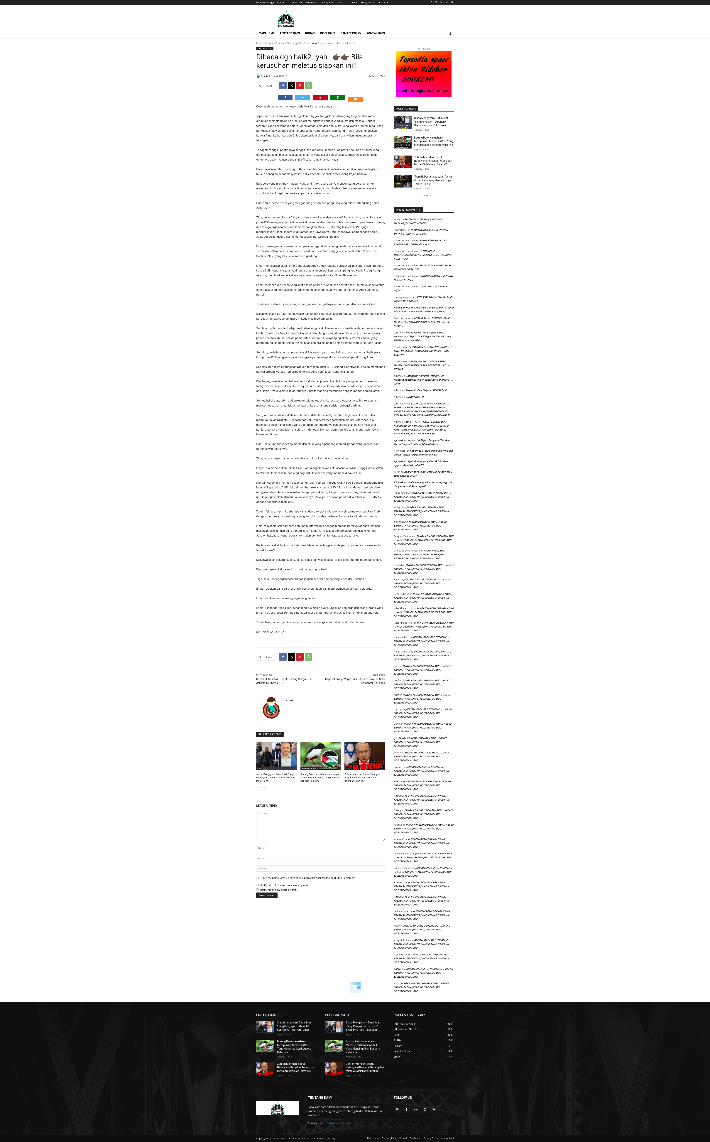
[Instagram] (436, 3)
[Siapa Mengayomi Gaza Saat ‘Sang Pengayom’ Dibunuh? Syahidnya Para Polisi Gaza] (276, 756)
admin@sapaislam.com (336, 1123)
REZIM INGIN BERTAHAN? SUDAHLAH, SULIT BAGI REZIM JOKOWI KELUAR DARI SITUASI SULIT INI (423, 350)
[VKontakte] (433, 1109)
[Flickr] (415, 1109)
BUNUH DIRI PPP (415, 397)
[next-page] (264, 789)
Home (259, 43)
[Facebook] (431, 3)
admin (267, 76)
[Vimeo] (446, 3)
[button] (449, 33)
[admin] (258, 76)
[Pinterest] (300, 85)
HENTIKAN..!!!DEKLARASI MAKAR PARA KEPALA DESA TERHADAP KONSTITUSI (423, 254)
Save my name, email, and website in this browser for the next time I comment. (308, 877)
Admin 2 (398, 795)
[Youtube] (451, 3)
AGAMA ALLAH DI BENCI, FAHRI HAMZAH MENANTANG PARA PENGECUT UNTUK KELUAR (422, 322)
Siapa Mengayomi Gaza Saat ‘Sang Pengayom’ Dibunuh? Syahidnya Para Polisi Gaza (275, 777)
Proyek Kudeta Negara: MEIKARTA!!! (426, 390)
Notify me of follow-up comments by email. (285, 885)
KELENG (398, 482)
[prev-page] (258, 789)
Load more (422, 195)
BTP (396, 781)
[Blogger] (397, 1109)
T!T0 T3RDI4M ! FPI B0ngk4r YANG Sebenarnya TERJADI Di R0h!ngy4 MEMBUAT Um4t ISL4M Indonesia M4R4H (422, 336)
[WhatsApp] (308, 85)
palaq (397, 969)
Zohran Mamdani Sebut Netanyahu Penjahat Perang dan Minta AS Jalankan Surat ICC (362, 777)
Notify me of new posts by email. (279, 889)
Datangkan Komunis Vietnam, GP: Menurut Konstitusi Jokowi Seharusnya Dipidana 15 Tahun (423, 379)
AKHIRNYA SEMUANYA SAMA (427, 311)
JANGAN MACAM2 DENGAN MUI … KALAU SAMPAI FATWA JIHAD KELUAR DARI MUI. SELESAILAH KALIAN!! (422, 496)
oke (396, 666)
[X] (441, 3)
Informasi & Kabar (274, 43)
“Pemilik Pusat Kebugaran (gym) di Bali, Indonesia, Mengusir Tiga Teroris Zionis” (433, 180)
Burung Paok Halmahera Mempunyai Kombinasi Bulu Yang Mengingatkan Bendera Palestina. (319, 777)
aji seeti (398, 440)
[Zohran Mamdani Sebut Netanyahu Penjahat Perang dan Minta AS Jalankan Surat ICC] (364, 756)
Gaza (259, 768)
